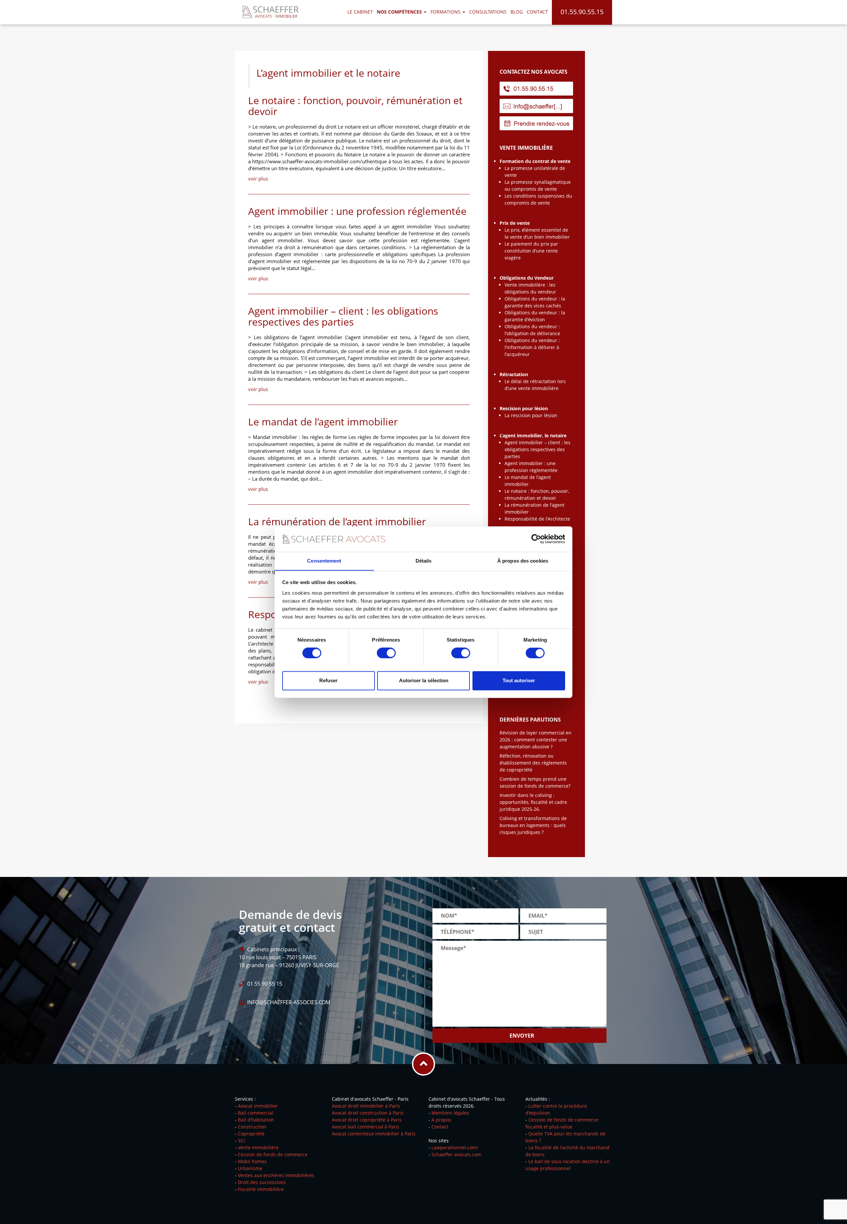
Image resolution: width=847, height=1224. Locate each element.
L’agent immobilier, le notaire (533, 435)
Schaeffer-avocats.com (456, 1154)
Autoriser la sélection (423, 680)
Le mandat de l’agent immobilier (323, 421)
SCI (241, 1140)
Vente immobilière (258, 1147)
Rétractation (514, 374)
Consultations (488, 12)
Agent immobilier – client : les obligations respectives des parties (343, 316)
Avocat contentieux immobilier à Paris (374, 1133)
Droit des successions (262, 1182)
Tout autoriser (519, 680)
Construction (252, 1127)
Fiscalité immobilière (261, 1189)
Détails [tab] (424, 561)
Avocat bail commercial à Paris (365, 1127)
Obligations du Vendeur (527, 278)
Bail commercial (255, 1113)
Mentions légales (450, 1113)
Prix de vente (515, 223)
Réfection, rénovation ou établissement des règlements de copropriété (533, 763)
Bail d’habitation (256, 1120)
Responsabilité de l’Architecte (537, 519)
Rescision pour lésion (524, 408)
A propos (441, 1120)
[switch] (386, 653)
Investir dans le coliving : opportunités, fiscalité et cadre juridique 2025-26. (533, 802)
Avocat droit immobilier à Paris (366, 1106)
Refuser (328, 680)
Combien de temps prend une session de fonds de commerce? (535, 782)
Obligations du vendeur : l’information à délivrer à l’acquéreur (532, 347)
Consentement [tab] (324, 561)
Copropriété (251, 1133)
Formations (446, 12)
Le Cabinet (360, 12)
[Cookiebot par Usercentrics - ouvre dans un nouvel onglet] (536, 539)
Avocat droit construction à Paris (368, 1113)
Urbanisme (250, 1168)
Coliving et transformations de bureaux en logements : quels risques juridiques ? (533, 825)
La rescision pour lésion (531, 415)
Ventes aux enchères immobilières (276, 1175)
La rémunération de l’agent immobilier (337, 521)
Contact (537, 12)
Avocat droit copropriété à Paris (367, 1120)
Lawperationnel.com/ (454, 1147)
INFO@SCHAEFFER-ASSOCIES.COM (288, 1002)
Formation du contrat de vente (535, 161)
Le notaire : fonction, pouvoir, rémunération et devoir (355, 106)
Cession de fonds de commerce (272, 1154)
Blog (517, 12)
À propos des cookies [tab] (522, 561)
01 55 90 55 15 (264, 983)
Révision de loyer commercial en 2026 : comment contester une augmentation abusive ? (535, 740)
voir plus (258, 178)
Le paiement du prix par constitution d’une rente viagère (531, 251)
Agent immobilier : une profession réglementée (357, 211)
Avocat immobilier (258, 1106)
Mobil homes (252, 1161)
